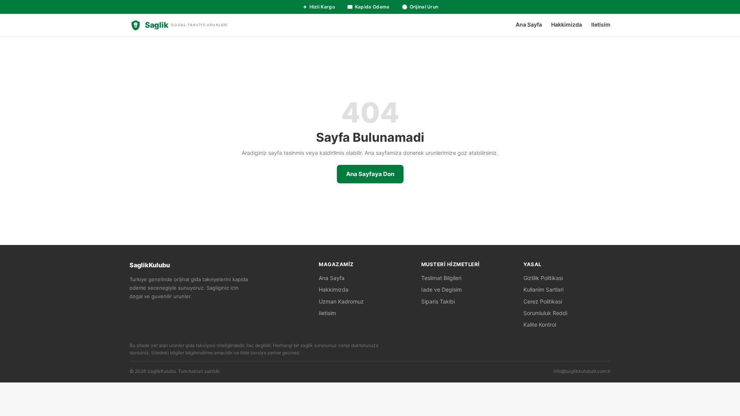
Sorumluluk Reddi (545, 313)
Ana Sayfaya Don (370, 174)
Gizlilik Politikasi (543, 278)
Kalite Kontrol (539, 324)
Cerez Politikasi (542, 301)
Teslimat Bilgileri (441, 278)
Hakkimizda (566, 24)
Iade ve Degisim (441, 289)
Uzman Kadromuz (341, 301)
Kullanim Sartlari (543, 289)
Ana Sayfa (529, 24)
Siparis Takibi (438, 301)
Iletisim (600, 24)
